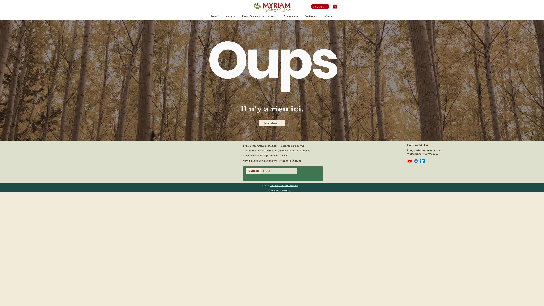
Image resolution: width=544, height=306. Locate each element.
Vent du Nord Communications (284, 185)
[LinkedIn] (422, 161)
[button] (335, 6)
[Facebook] (416, 161)
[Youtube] (409, 161)
